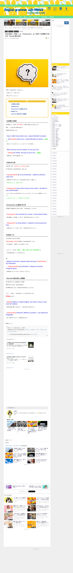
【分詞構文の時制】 (15, 104)
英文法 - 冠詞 (55, 131)
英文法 (6, 31)
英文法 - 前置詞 (55, 134)
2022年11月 (54, 163)
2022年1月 (54, 187)
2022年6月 (54, 174)
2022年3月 (54, 182)
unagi (48, 38)
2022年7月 (54, 171)
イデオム (54, 115)
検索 (53, 20)
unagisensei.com (10, 353)
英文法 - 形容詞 (55, 140)
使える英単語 (55, 120)
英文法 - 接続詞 (55, 141)
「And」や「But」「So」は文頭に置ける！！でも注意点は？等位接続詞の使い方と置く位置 (63, 81)
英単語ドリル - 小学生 (56, 124)
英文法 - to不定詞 (55, 128)
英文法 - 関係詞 (55, 144)
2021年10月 (54, 195)
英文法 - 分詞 (11, 31)
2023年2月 (54, 155)
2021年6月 (54, 206)
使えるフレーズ (55, 118)
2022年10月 (54, 166)
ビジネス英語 (55, 117)
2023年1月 (54, 158)
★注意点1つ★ (14, 111)
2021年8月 (54, 200)
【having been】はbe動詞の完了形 (19, 109)
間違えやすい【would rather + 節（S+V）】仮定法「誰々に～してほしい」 (63, 68)
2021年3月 (54, 214)
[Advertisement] (17, 50)
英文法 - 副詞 (55, 136)
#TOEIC (37, 329)
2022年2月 (54, 184)
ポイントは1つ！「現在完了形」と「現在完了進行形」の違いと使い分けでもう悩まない (63, 87)
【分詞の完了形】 (15, 106)
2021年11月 (54, 192)
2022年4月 (54, 179)
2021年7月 (54, 203)
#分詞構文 (32, 329)
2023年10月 (54, 152)
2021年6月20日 (34, 334)
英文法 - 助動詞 (55, 137)
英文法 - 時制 (16, 31)
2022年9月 (54, 168)
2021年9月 (54, 198)
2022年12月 (54, 160)
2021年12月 (54, 190)
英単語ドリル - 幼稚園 (56, 125)
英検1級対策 (54, 146)
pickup (22, 31)
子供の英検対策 (55, 121)
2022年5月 (54, 176)
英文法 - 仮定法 (55, 130)
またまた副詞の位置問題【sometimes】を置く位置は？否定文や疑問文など (62, 106)
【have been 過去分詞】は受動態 (18, 113)
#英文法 (27, 329)
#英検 (41, 329)
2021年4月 (54, 211)
